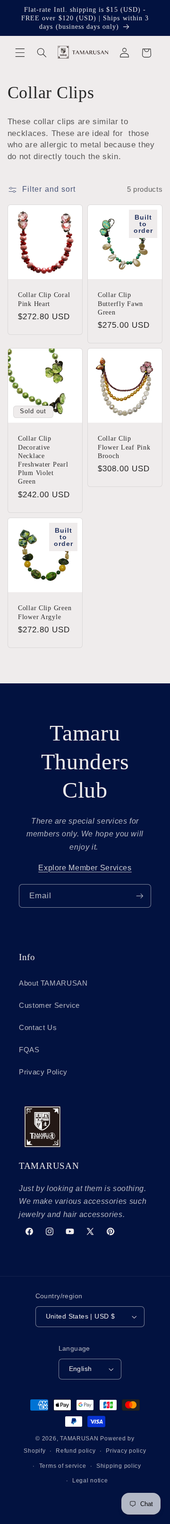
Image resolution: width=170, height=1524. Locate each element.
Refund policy (76, 1451)
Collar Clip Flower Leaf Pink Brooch (124, 446)
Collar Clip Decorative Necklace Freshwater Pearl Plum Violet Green (43, 459)
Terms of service (62, 1466)
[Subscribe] (140, 895)
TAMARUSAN (79, 1438)
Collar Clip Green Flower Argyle (44, 612)
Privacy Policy (43, 1072)
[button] (20, 53)
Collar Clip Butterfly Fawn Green (120, 303)
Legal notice (90, 1480)
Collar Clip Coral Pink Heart (44, 299)
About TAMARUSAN (53, 983)
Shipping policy (118, 1466)
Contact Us (38, 1027)
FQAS (29, 1050)
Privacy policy (126, 1451)
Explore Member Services (85, 868)
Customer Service (49, 1005)
